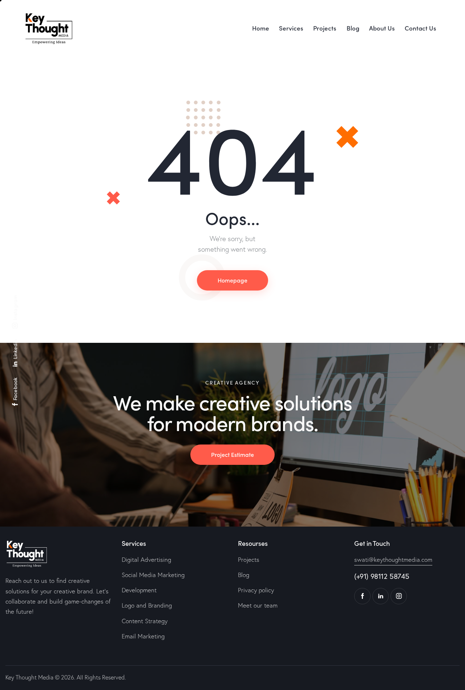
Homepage (232, 280)
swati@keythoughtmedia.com (393, 559)
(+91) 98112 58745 (381, 576)
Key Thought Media (29, 677)
